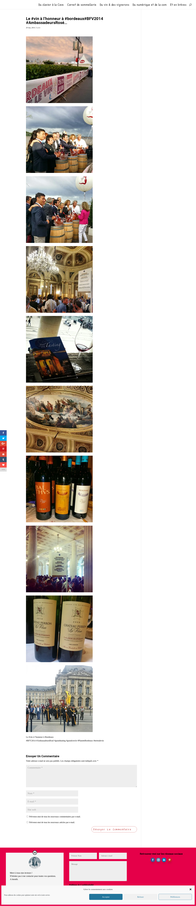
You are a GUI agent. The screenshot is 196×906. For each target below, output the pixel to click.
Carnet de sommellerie (81, 5)
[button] (190, 889)
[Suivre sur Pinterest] (169, 860)
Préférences (175, 897)
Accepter (106, 897)
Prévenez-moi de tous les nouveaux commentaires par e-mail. (55, 816)
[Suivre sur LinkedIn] (164, 860)
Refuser (140, 897)
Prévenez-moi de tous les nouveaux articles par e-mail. (52, 822)
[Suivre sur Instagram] (158, 860)
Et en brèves (178, 5)
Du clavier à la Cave (51, 5)
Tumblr (38, 28)
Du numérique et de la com (150, 5)
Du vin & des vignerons (114, 5)
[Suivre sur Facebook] (153, 860)
